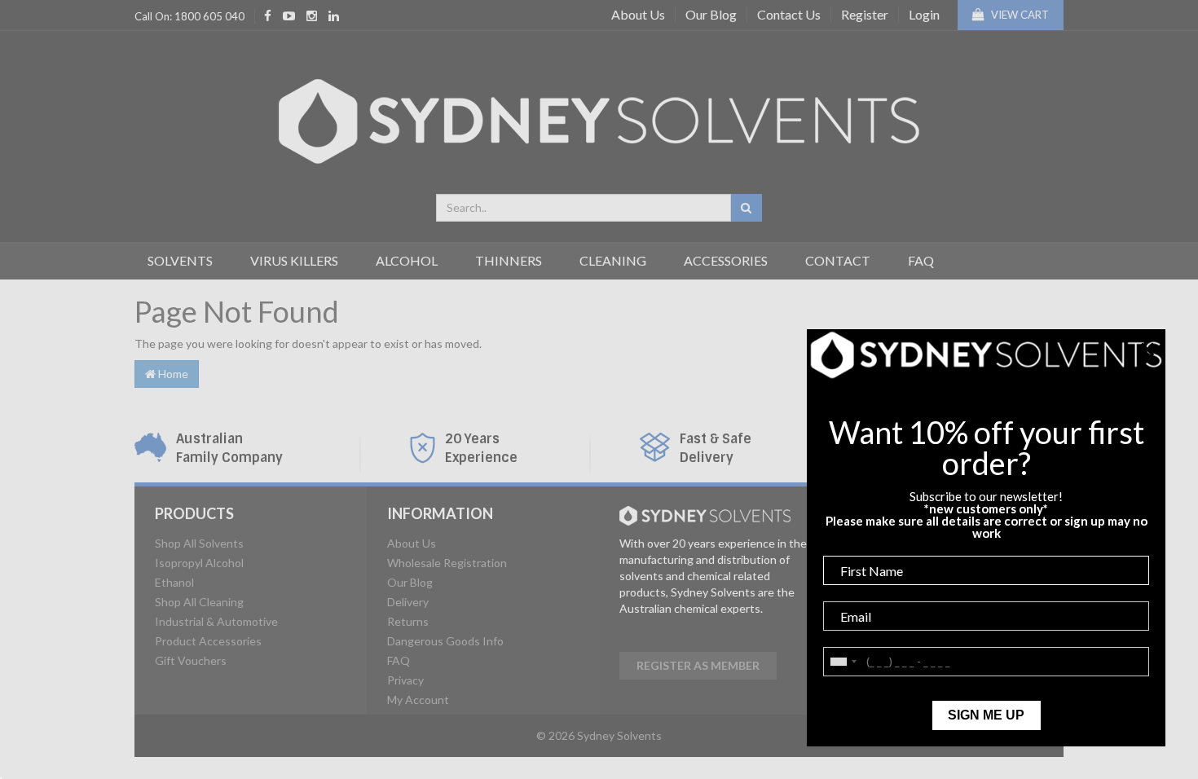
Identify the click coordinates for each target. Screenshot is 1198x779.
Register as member (698, 665)
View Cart (1019, 14)
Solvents (180, 260)
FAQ (921, 260)
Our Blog (711, 14)
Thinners (508, 260)
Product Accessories (208, 641)
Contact (837, 260)
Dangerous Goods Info (445, 641)
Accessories (726, 260)
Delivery (408, 602)
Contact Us (789, 14)
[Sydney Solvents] (599, 115)
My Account (418, 699)
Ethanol (174, 582)
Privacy (405, 680)
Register (864, 14)
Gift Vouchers (191, 660)
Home (172, 374)
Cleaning (612, 260)
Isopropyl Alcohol (199, 563)
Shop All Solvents (199, 543)
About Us (638, 14)
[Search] (746, 208)
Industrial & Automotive (216, 621)
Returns (408, 621)
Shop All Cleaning (199, 602)
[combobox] (583, 208)
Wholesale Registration (447, 563)
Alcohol (407, 260)
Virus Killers (294, 260)
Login (924, 14)
